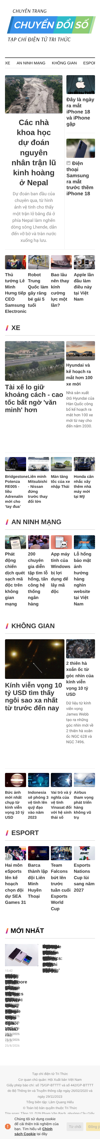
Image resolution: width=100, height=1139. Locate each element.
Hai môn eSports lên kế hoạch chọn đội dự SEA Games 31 (15, 884)
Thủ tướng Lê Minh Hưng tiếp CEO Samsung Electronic (15, 293)
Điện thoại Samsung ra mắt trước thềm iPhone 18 (79, 179)
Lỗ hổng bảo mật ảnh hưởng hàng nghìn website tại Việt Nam (82, 579)
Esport (91, 63)
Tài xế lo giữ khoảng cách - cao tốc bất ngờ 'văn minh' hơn (34, 399)
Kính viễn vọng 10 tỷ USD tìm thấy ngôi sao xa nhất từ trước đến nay (33, 697)
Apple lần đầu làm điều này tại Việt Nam (84, 287)
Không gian (64, 63)
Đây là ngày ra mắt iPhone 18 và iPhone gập (80, 112)
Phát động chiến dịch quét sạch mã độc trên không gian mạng (15, 579)
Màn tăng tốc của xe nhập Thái (60, 481)
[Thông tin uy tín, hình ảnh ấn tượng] (51, 41)
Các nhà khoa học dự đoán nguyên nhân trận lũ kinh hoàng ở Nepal (34, 152)
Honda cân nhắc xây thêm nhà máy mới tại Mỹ (84, 486)
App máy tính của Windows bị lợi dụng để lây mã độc (60, 573)
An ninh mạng (31, 63)
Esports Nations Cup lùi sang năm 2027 (84, 878)
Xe (7, 63)
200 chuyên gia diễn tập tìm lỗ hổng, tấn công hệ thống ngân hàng (38, 579)
